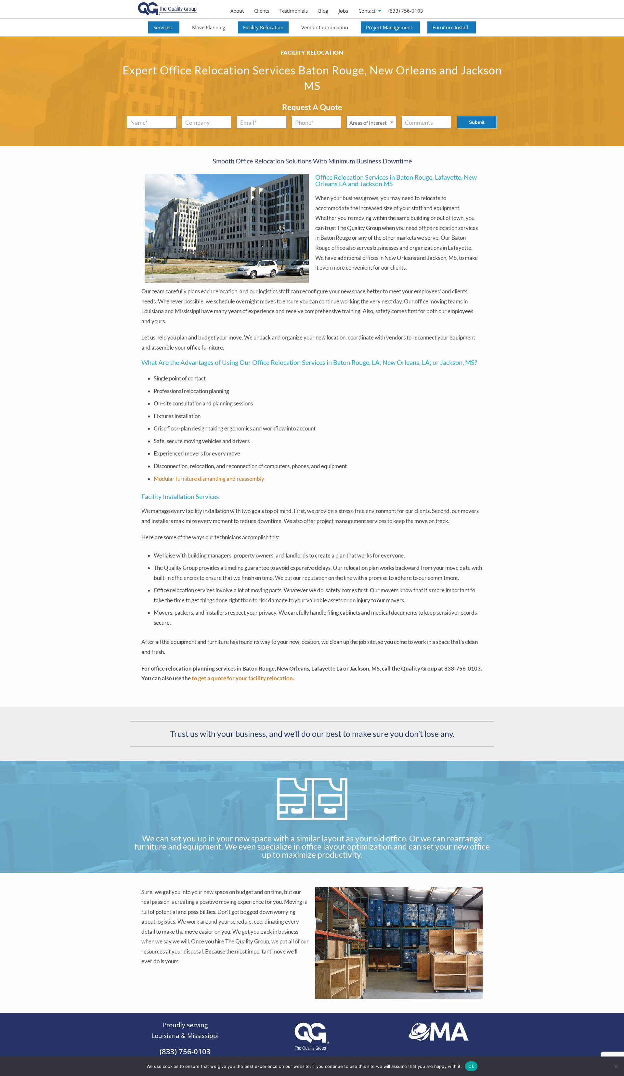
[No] (616, 1066)
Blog (323, 10)
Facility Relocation (263, 27)
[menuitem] (237, 10)
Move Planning (208, 27)
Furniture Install (450, 27)
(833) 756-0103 (405, 10)
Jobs (343, 10)
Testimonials (294, 10)
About (237, 10)
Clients (261, 10)
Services (162, 27)
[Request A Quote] (141, 693)
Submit (477, 122)
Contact (366, 10)
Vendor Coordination (324, 27)
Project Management (389, 27)
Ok (471, 1066)
